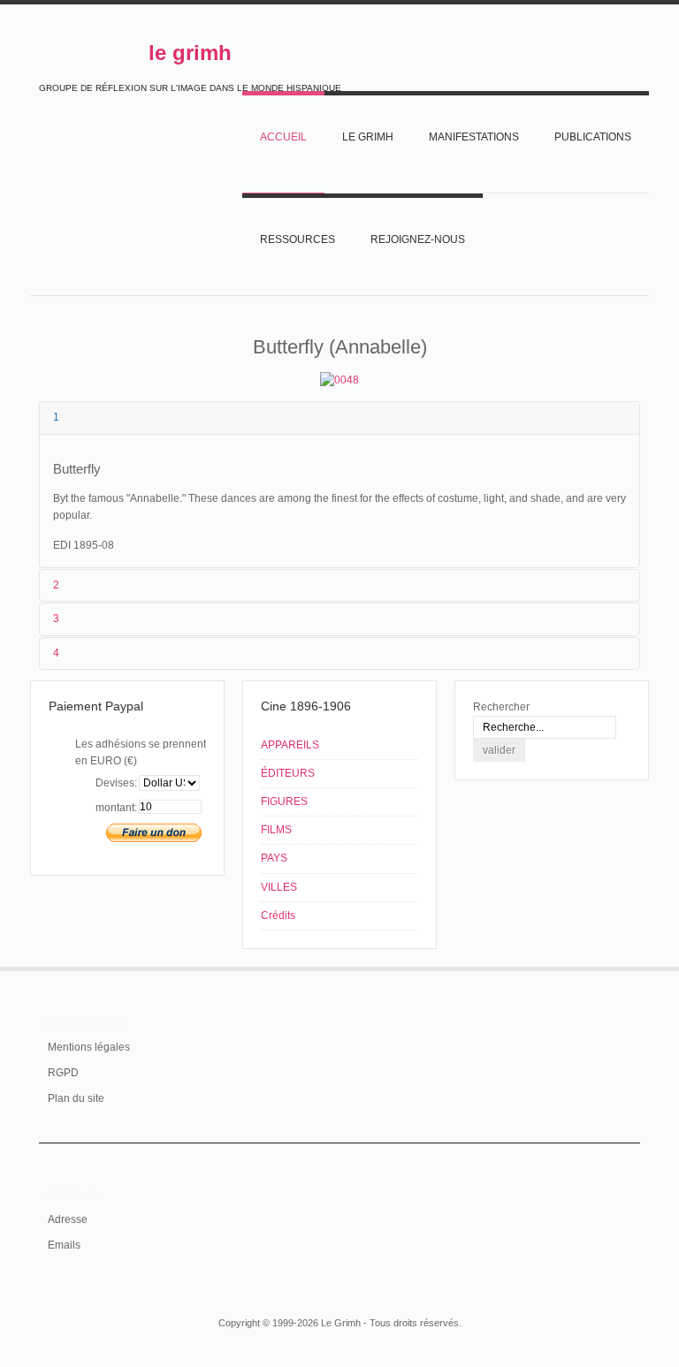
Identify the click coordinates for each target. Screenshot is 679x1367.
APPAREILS (290, 745)
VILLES (279, 887)
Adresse (68, 1219)
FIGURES (284, 801)
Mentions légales (89, 1047)
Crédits (278, 915)
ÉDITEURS (288, 773)
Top (629, 966)
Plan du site (76, 1098)
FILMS (276, 830)
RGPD (63, 1073)
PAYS (274, 858)
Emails (64, 1245)
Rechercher (501, 707)
